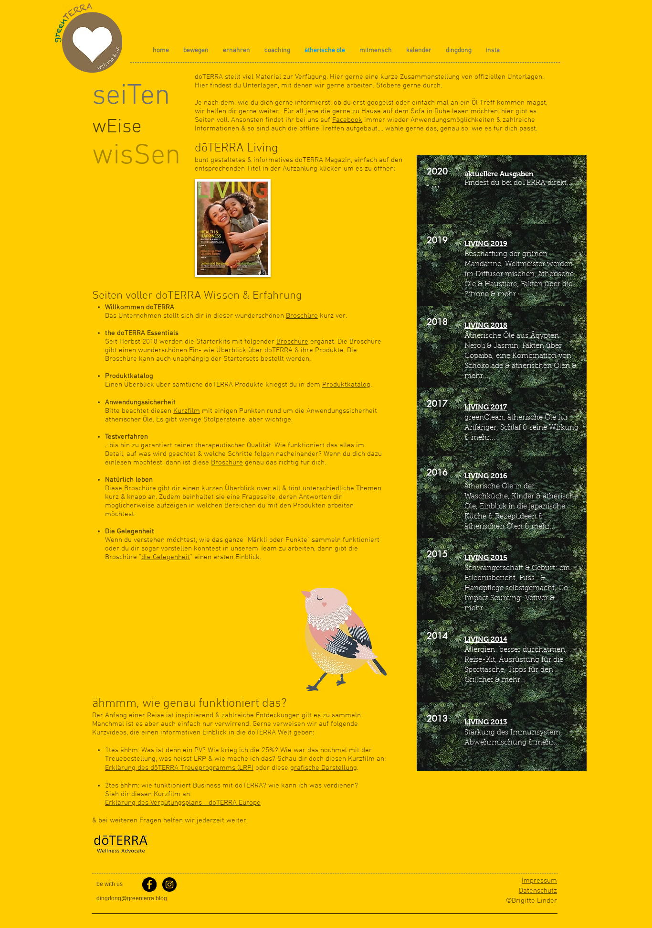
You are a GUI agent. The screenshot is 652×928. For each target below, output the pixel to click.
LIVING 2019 (485, 243)
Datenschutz (538, 890)
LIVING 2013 (485, 722)
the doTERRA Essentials (142, 333)
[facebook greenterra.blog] (149, 884)
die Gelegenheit (165, 557)
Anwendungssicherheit (140, 402)
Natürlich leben (129, 479)
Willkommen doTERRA (139, 307)
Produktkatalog (129, 376)
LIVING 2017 (485, 407)
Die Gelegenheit (129, 531)
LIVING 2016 (485, 476)
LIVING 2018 (485, 325)
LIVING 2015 (485, 557)
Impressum (539, 880)
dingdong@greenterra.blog (131, 898)
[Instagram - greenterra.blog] (169, 884)
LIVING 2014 (485, 639)
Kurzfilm (186, 411)
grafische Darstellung (323, 768)
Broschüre (302, 316)
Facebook (347, 120)
